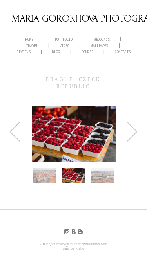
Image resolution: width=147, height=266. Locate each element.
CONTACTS (123, 52)
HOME (29, 39)
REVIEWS (24, 52)
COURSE (87, 52)
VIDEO (64, 46)
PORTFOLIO (64, 39)
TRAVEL (32, 46)
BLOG (56, 52)
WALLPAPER (100, 46)
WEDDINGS (102, 39)
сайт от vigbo (73, 248)
